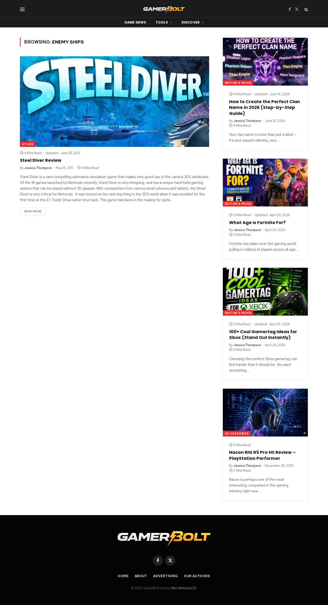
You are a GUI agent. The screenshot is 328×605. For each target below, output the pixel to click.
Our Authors (197, 576)
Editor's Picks (238, 83)
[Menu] (22, 9)
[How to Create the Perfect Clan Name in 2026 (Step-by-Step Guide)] (265, 62)
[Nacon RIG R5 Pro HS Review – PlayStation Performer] (265, 413)
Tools (162, 22)
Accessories (237, 433)
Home (123, 576)
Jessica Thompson (38, 168)
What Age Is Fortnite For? (257, 222)
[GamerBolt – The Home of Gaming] (164, 9)
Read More (33, 211)
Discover (191, 22)
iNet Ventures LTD (183, 588)
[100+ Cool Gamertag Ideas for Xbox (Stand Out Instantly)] (265, 292)
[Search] (306, 9)
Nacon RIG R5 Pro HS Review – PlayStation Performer (262, 455)
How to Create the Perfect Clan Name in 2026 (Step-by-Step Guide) (264, 107)
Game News (135, 22)
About (141, 576)
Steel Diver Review (40, 160)
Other (27, 144)
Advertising (165, 576)
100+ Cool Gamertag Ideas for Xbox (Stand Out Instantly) (263, 334)
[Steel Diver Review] (114, 101)
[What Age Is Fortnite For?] (265, 182)
